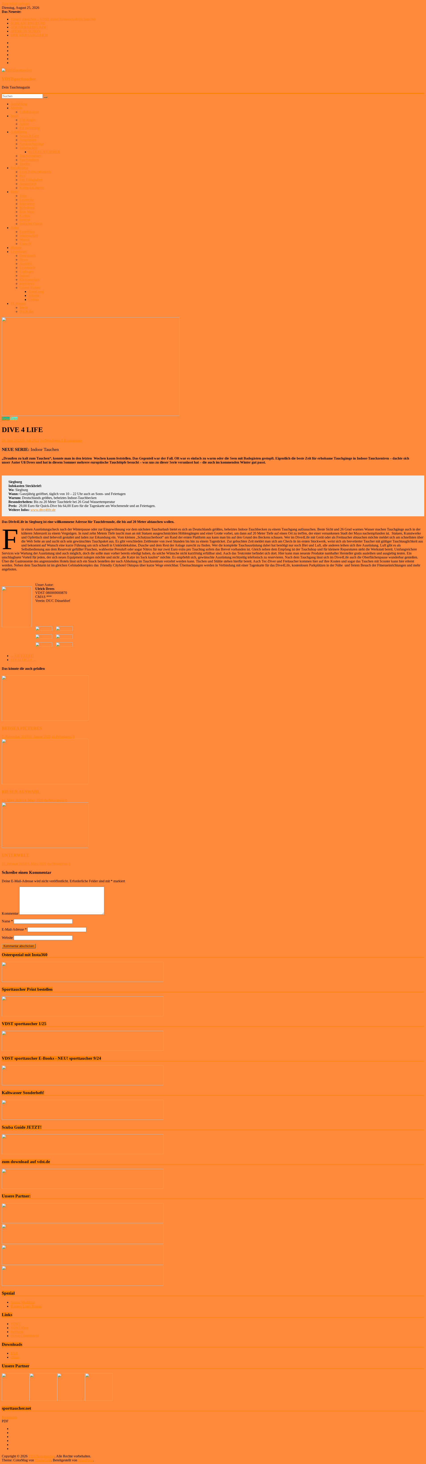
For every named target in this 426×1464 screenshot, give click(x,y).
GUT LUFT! (22, 656)
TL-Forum (18, 303)
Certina (33, 299)
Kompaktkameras (32, 188)
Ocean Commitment (25, 1336)
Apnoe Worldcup (23, 1302)
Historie (16, 248)
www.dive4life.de (42, 510)
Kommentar (10, 913)
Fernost (25, 220)
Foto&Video (19, 168)
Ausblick (26, 263)
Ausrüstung (19, 132)
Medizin (16, 108)
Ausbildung (19, 104)
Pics (22, 176)
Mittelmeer (27, 204)
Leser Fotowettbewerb (35, 172)
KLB (14, 1353)
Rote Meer (27, 212)
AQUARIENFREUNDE (29, 27)
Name (7, 921)
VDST (15, 1324)
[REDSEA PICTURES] (45, 719)
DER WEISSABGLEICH (29, 35)
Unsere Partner (30, 287)
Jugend (25, 275)
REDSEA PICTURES (22, 728)
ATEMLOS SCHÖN (26, 31)
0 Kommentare (71, 440)
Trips (23, 196)
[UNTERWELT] (45, 847)
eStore (15, 1357)
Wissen (25, 240)
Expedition (27, 232)
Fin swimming (30, 128)
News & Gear (29, 136)
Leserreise (27, 200)
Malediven (27, 208)
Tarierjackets (28, 148)
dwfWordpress (50, 440)
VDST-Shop (19, 1328)
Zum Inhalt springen (16, 4)
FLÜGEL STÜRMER (44, 152)
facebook (17, 1332)
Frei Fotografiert (31, 180)
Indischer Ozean (31, 224)
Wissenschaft (29, 236)
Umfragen (27, 271)
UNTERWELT (15, 855)
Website (7, 937)
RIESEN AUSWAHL (21, 791)
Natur (15, 228)
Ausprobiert (28, 140)
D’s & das (27, 311)
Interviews (27, 283)
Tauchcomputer (30, 156)
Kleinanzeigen (30, 279)
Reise (14, 192)
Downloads (28, 255)
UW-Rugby (28, 120)
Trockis (25, 164)
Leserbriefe (27, 267)
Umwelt (25, 244)
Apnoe (24, 124)
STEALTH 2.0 (23, 660)
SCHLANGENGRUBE (28, 23)
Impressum (9, 1417)
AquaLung (36, 291)
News (24, 259)
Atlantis (33, 295)
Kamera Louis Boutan (26, 1306)
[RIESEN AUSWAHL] (45, 783)
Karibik (25, 216)
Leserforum (19, 251)
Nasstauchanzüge (32, 144)
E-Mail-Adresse (14, 929)
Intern (24, 307)
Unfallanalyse (29, 112)
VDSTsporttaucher (19, 79)
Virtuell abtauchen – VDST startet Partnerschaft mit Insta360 (53, 19)
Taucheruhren (29, 160)
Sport (14, 116)
